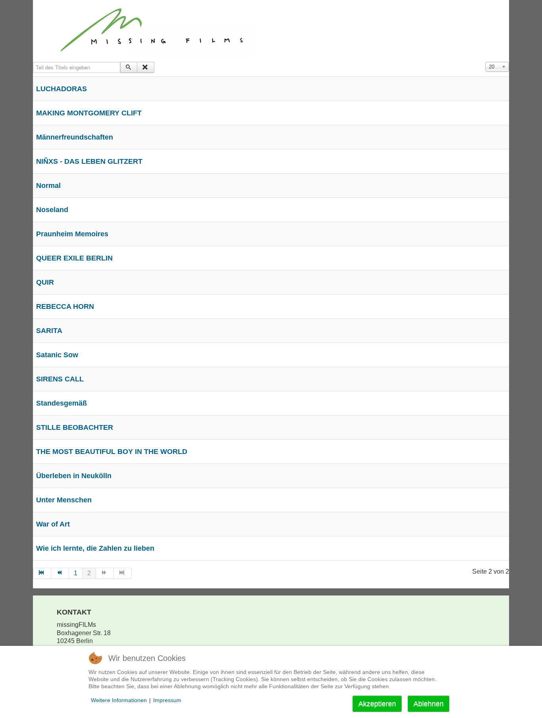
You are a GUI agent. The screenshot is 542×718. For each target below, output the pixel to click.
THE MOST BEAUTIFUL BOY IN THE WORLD (111, 452)
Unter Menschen (64, 500)
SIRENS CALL (60, 379)
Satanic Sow (57, 355)
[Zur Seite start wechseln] (42, 573)
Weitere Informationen (119, 700)
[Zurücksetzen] (145, 67)
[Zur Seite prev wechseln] (60, 573)
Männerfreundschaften (74, 137)
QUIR (45, 282)
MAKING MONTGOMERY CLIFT (89, 113)
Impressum (167, 700)
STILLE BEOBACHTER (74, 427)
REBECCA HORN (65, 306)
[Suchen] (128, 67)
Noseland (52, 210)
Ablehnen (428, 704)
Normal (48, 186)
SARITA (49, 331)
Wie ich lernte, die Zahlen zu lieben (95, 548)
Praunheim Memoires (72, 234)
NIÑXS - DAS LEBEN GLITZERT (89, 161)
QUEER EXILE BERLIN (74, 258)
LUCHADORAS (61, 89)
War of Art (53, 524)
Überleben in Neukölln (73, 476)
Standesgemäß (61, 403)
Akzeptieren (377, 704)
